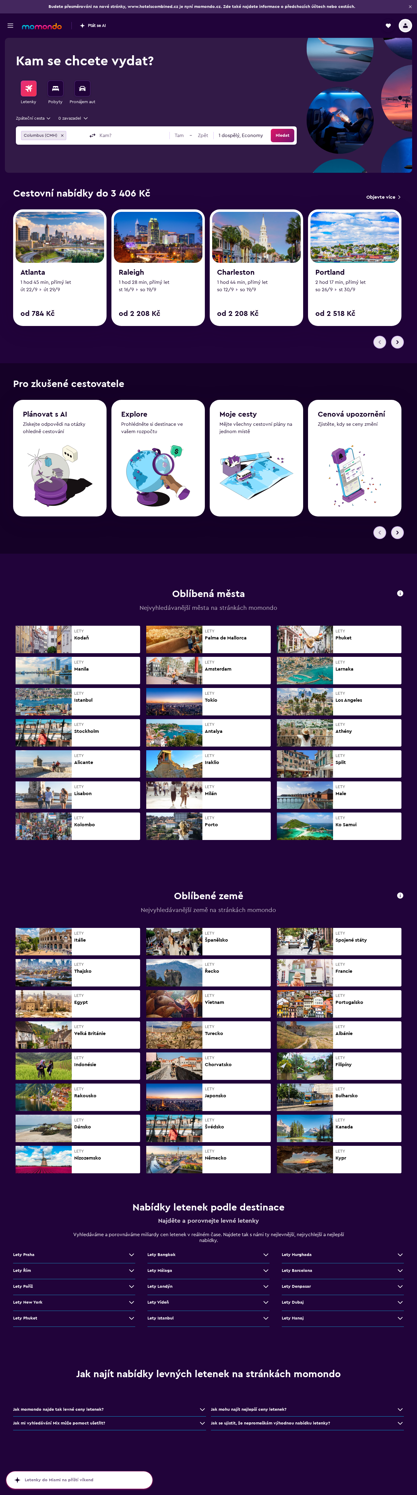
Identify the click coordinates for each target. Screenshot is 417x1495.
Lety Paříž (23, 1286)
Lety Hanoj (293, 1318)
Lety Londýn (159, 1286)
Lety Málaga (159, 1271)
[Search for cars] (82, 88)
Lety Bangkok (161, 1255)
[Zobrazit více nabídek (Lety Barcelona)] (400, 1270)
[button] (410, 6)
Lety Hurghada (297, 1255)
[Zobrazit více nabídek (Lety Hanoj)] (400, 1318)
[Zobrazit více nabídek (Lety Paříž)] (131, 1286)
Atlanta (32, 272)
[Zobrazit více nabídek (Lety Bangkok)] (266, 1254)
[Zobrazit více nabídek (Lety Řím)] (131, 1270)
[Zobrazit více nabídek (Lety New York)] (131, 1302)
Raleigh (131, 272)
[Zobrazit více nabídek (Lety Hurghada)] (400, 1254)
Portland (330, 272)
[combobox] (33, 118)
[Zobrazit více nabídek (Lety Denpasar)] (400, 1286)
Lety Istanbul (160, 1318)
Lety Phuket (25, 1318)
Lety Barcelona (297, 1271)
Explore (134, 414)
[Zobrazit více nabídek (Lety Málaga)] (266, 1270)
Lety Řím (22, 1271)
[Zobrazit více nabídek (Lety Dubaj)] (400, 1302)
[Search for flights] (29, 88)
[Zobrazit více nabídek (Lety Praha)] (131, 1254)
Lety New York (27, 1302)
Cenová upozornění (351, 414)
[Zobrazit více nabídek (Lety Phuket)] (131, 1318)
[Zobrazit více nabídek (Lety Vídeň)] (266, 1302)
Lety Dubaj (293, 1302)
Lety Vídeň (158, 1302)
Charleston (236, 272)
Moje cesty (238, 414)
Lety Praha (23, 1255)
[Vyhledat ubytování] (55, 88)
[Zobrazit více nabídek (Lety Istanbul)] (266, 1318)
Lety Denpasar (296, 1286)
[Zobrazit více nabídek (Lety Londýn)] (266, 1286)
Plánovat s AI (45, 414)
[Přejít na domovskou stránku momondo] (42, 26)
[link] (383, 197)
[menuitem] (29, 93)
